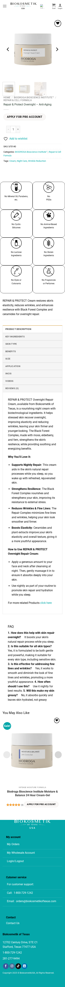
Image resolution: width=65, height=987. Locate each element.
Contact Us (12, 923)
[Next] (57, 49)
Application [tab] (12, 366)
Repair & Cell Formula (17, 100)
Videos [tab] (9, 381)
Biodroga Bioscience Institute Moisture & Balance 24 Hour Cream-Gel (32, 793)
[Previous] (8, 49)
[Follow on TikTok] (18, 966)
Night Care (22, 161)
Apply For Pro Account (24, 116)
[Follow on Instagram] (12, 966)
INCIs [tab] (8, 373)
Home (6, 97)
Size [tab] (7, 358)
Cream (12, 161)
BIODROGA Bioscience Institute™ (34, 97)
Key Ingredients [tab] (15, 336)
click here (46, 603)
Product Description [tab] (18, 329)
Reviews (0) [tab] (12, 388)
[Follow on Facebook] (6, 966)
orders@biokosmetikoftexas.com (36, 901)
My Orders (13, 844)
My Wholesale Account (21, 852)
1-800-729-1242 (23, 892)
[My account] (60, 6)
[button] (5, 6)
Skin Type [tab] (11, 344)
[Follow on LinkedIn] (24, 966)
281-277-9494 (11, 958)
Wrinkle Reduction (37, 161)
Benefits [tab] (10, 351)
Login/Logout (15, 861)
